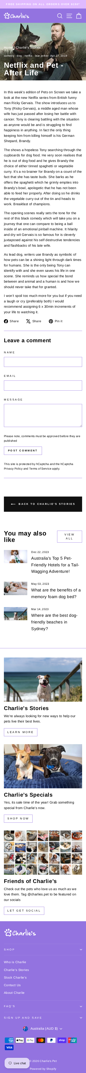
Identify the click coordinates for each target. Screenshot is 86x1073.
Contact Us (12, 985)
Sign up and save (23, 1017)
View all (69, 536)
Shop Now (18, 818)
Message (13, 399)
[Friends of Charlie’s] (43, 852)
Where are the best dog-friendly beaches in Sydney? (54, 622)
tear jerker (41, 55)
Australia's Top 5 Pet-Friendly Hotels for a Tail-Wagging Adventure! (55, 565)
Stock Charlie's (15, 977)
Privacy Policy (13, 468)
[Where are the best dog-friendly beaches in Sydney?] (15, 613)
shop (9, 949)
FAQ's (10, 1006)
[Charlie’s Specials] (43, 766)
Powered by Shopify (43, 1068)
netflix (29, 55)
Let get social (24, 910)
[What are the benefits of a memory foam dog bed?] (15, 588)
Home (8, 47)
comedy (9, 55)
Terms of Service (40, 468)
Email (10, 375)
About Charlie (14, 992)
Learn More (20, 732)
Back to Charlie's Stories (46, 504)
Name (9, 352)
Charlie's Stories (28, 47)
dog (19, 55)
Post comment (23, 450)
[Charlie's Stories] (43, 680)
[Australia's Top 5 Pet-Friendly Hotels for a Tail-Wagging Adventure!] (15, 556)
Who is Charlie (15, 962)
